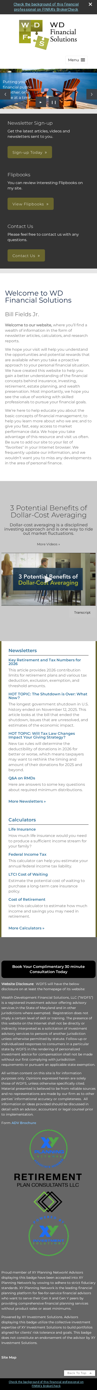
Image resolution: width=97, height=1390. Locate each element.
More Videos (48, 544)
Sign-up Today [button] (27, 152)
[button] (76, 60)
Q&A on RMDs (21, 778)
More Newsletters (27, 801)
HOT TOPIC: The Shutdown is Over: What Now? (47, 696)
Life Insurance (22, 829)
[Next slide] (91, 94)
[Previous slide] (5, 94)
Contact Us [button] (23, 256)
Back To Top (77, 1373)
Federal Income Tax (27, 854)
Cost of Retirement (26, 899)
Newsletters (22, 650)
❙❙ (54, 102)
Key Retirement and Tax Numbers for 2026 (44, 662)
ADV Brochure (24, 1123)
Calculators (22, 820)
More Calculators (26, 928)
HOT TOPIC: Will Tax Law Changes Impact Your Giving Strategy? (41, 735)
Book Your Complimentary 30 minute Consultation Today (48, 969)
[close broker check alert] (90, 4)
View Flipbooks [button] (28, 204)
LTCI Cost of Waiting (28, 874)
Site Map (8, 1357)
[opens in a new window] (48, 1169)
